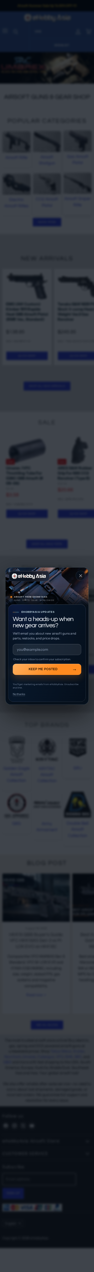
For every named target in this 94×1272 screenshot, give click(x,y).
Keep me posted (43, 669)
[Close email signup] (80, 575)
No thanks (19, 694)
